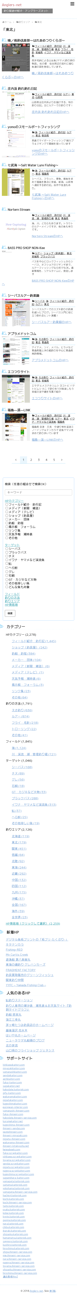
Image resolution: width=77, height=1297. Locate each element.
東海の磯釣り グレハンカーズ (25, 964)
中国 (19, 880)
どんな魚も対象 (19, 587)
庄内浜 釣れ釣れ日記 (22, 88)
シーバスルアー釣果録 (23, 295)
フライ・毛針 (25, 722)
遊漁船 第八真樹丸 (18, 959)
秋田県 (45, 135)
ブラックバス (47, 256)
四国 (19, 886)
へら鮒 (13, 568)
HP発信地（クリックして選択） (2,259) (33, 923)
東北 (57, 49)
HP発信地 (11, 605)
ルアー (66, 94)
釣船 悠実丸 (13, 1014)
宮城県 (39, 52)
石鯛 (12, 575)
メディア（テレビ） (22, 512)
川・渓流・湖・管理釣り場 (51, 48)
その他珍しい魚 (19, 583)
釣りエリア (12, 601)
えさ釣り (43, 339)
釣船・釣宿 (16, 523)
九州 (19, 892)
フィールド (12, 594)
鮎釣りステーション (19, 1000)
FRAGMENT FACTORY (21, 970)
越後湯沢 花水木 (16, 1030)
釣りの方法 (12, 597)
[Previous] (15, 459)
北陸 (18, 861)
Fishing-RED (14, 949)
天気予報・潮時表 (21, 534)
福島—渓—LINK (19, 410)
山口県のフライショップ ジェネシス (30, 1050)
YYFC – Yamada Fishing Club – (26, 985)
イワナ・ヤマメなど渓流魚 (53, 420)
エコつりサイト (19, 372)
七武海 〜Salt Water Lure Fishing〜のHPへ (49, 196)
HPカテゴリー (14, 501)
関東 (19, 848)
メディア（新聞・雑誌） (25, 508)
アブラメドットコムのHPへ (50, 360)
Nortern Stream (19, 209)
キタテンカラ (15, 944)
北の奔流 (12, 1045)
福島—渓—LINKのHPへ (47, 440)
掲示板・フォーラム (22, 527)
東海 (19, 867)
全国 (19, 905)
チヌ (12, 556)
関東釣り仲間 (15, 980)
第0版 (52, 1291)
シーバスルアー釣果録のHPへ (52, 322)
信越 (18, 855)
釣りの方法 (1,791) (22, 719)
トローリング (24, 729)
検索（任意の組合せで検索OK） (26, 484)
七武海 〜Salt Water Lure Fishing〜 (33, 165)
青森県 (64, 218)
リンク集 (15, 530)
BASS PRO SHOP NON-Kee (26, 248)
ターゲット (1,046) (31, 792)
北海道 (20, 836)
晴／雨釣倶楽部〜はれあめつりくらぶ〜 (36, 40)
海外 (18, 911)
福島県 (45, 173)
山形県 (39, 97)
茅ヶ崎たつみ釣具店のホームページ (30, 1025)
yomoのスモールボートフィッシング (34, 127)
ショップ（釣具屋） (54, 253)
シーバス (40, 301)
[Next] (61, 459)
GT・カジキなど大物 (22, 579)
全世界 (19, 917)
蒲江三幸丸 (13, 1019)
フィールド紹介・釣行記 (48, 46)
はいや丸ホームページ (21, 1035)
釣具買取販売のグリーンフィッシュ (30, 975)
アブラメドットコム (22, 334)
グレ (12, 572)
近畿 (19, 873)
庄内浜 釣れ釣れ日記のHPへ (50, 112)
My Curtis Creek (17, 954)
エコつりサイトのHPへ (47, 398)
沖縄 (18, 898)
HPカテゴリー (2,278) (31, 666)
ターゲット (12, 545)
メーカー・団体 (19, 519)
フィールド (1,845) (31, 748)
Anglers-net (12, 5)
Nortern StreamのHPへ (47, 236)
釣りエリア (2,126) (19, 873)
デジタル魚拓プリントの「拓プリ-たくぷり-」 (37, 939)
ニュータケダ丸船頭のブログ (25, 1040)
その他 (13, 538)
